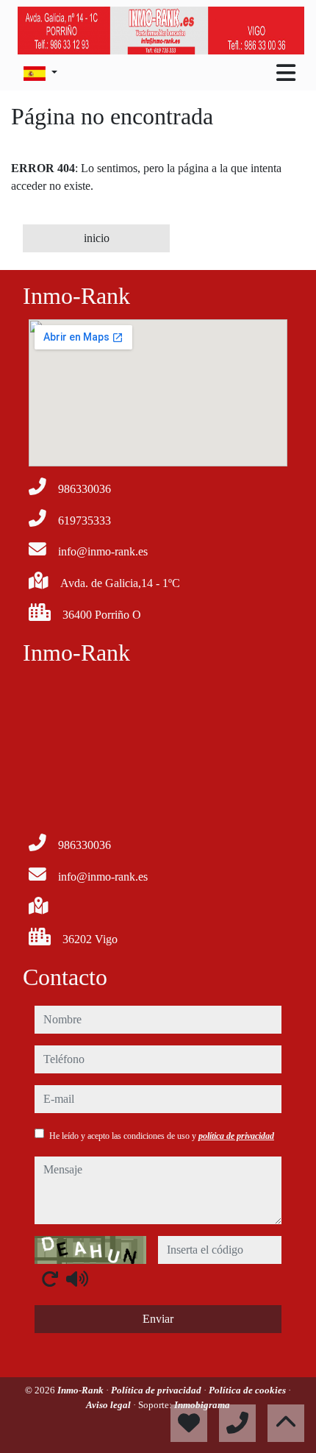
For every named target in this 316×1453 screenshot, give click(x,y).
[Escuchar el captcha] (77, 1278)
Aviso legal (109, 1404)
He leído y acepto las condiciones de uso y (161, 1136)
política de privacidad (236, 1136)
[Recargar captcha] (50, 1278)
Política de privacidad (157, 1390)
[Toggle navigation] (285, 73)
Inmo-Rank (81, 1390)
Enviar (158, 1318)
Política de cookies (248, 1390)
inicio (96, 238)
